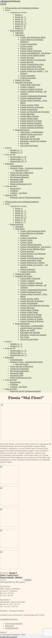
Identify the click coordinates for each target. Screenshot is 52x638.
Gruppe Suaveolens (28, 78)
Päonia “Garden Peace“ (9, 575)
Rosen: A (19, 15)
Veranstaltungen (16, 166)
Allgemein (19, 33)
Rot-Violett (24, 143)
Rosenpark (9, 164)
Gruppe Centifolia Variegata (31, 89)
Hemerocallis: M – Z (18, 161)
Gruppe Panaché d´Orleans (31, 121)
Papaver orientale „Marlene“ (11, 577)
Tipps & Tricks (11, 195)
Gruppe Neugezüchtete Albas (32, 64)
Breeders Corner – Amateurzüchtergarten (26, 168)
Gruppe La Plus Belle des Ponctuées (34, 112)
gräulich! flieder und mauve (31, 134)
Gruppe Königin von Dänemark (33, 60)
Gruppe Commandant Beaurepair (33, 96)
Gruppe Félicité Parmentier (31, 51)
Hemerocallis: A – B (18, 157)
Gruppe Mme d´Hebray (29, 116)
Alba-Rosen (20, 35)
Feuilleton (14, 191)
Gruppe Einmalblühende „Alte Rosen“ (35, 53)
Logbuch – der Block (18, 193)
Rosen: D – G (20, 19)
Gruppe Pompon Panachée (31, 123)
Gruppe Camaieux (27, 87)
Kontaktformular (11, 628)
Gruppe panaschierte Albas (31, 67)
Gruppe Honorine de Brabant (32, 107)
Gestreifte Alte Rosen (23, 82)
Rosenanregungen (22, 130)
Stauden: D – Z (16, 152)
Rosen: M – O (21, 24)
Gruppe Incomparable (29, 109)
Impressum (9, 626)
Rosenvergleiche (16, 30)
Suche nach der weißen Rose (21, 173)
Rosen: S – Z (20, 28)
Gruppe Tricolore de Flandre (31, 125)
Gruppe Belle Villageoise (30, 85)
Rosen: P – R (20, 26)
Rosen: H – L (20, 21)
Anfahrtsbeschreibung (9, 619)
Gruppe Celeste (26, 46)
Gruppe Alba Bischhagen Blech (33, 37)
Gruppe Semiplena (27, 76)
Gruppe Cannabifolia (28, 44)
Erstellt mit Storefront (8, 637)
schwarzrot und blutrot (29, 145)
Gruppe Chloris (26, 48)
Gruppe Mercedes (27, 114)
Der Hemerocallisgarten (19, 177)
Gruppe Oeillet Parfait (29, 118)
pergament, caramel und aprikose (33, 141)
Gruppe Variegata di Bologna (32, 127)
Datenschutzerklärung (13, 623)
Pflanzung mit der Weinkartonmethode (25, 197)
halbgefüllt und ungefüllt (30, 139)
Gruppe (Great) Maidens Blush (32, 55)
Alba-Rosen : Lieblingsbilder (31, 132)
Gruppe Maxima (26, 62)
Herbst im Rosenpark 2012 (21, 184)
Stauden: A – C (16, 150)
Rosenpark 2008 (16, 179)
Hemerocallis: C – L (18, 159)
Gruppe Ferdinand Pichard (30, 98)
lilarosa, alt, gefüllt (27, 136)
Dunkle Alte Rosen (22, 80)
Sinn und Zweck (21, 170)
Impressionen (15, 188)
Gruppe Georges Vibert (29, 105)
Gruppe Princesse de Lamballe (32, 69)
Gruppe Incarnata (27, 58)
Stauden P (13, 573)
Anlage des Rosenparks (19, 175)
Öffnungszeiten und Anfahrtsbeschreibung (22, 8)
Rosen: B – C (20, 17)
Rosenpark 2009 (16, 182)
